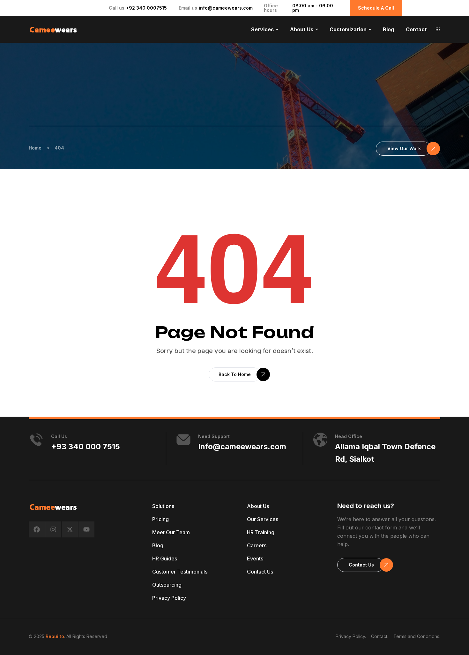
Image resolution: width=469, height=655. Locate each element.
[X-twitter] (70, 529)
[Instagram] (53, 529)
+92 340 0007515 (146, 8)
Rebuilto (55, 636)
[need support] (183, 439)
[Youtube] (86, 529)
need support (214, 436)
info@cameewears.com (226, 8)
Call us (59, 436)
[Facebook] (37, 529)
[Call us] (36, 439)
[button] (438, 29)
